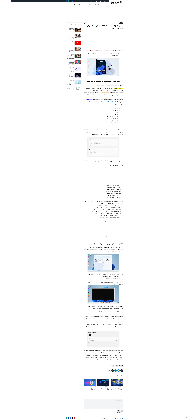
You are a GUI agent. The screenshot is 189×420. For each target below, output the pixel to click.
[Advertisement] (94, 15)
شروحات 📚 (94, 4)
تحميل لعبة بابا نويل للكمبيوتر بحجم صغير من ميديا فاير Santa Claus (70, 77)
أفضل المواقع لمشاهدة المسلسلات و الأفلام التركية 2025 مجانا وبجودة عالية (70, 37)
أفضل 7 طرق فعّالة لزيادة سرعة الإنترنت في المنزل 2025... (103, 388)
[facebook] (72, 1)
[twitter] (70, 1)
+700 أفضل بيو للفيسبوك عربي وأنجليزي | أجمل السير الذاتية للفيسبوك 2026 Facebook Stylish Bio (70, 70)
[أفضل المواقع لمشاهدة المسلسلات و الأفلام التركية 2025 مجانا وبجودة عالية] (78, 36)
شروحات (121, 23)
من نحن (88, 1)
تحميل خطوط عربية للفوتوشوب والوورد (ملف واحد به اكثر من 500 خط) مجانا (70, 90)
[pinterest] (74, 418)
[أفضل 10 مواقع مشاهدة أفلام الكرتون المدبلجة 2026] (78, 62)
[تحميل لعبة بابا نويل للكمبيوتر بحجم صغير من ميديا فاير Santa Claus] (78, 75)
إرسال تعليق (119, 400)
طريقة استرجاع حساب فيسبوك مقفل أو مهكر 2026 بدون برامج (117, 388)
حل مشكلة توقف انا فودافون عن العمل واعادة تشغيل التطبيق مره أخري (70, 44)
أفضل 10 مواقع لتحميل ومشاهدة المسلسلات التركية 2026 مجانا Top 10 (71, 31)
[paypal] (66, 1)
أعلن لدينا (91, 1)
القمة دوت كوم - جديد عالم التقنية (107, 418)
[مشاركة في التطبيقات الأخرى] (110, 370)
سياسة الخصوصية (105, 1)
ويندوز (113, 365)
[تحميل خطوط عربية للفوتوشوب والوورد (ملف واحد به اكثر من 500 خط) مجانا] (78, 88)
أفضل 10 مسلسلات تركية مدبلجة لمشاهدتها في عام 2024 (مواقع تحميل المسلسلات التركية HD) (70, 57)
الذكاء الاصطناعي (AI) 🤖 (80, 4)
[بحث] (66, 4)
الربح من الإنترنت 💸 (72, 4)
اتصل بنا (101, 1)
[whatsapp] (68, 1)
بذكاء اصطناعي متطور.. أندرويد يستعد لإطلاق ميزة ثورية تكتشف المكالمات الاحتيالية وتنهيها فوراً (70, 83)
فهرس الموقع (96, 1)
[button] (118, 370)
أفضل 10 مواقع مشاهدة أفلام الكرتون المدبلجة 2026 (71, 63)
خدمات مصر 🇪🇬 (99, 4)
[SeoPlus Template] (122, 418)
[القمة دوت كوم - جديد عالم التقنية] (116, 3)
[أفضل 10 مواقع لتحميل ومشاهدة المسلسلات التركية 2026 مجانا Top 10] (78, 30)
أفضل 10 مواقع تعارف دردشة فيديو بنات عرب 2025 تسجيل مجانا (70, 50)
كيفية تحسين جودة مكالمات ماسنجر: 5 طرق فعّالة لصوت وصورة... (90, 389)
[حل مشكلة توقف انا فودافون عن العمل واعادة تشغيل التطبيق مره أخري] (78, 43)
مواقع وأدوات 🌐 (89, 4)
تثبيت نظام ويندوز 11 (109, 101)
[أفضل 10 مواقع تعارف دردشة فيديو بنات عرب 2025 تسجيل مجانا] (78, 49)
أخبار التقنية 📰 (105, 4)
